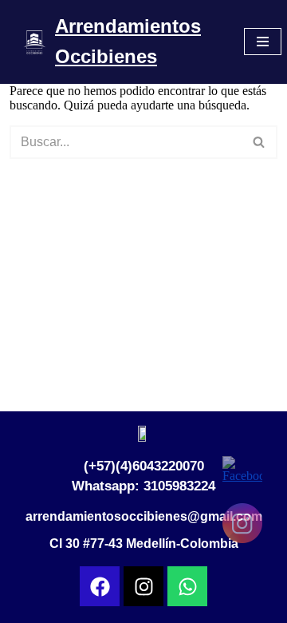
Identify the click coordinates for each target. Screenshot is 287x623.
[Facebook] (100, 586)
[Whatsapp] (187, 586)
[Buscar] (259, 142)
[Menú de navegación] (262, 41)
